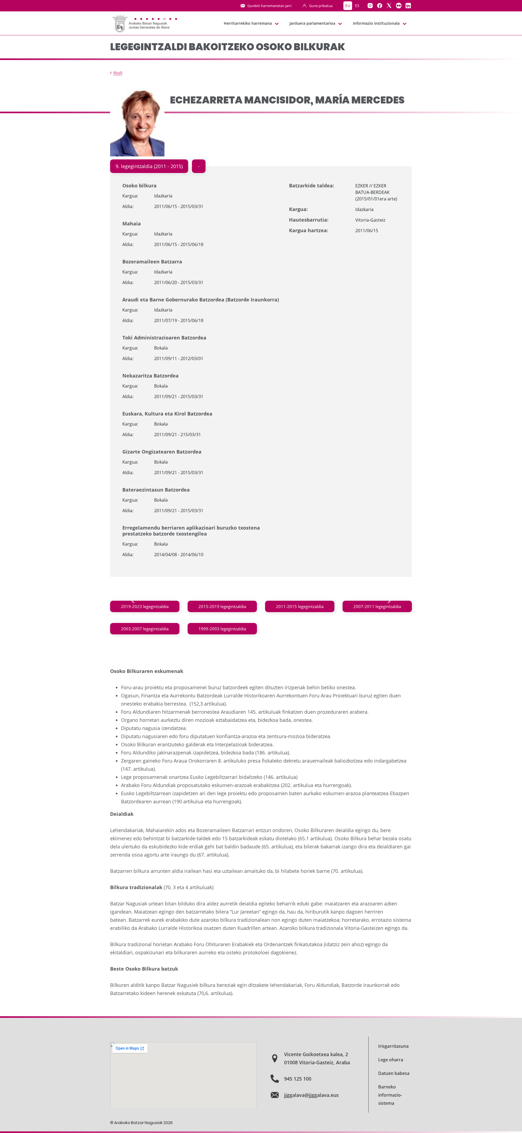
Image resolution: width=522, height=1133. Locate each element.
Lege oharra (390, 1060)
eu (347, 5)
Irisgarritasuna (393, 1046)
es (357, 5)
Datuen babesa (393, 1073)
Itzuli (117, 72)
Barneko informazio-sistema (390, 1095)
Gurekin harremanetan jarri (269, 5)
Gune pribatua (321, 5)
